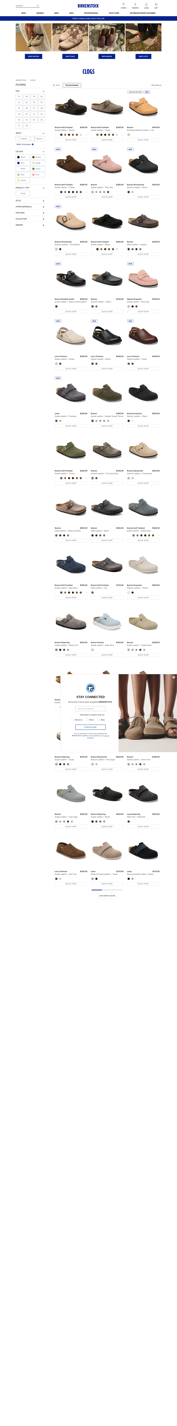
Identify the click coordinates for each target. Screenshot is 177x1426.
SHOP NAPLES (107, 56)
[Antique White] (80, 134)
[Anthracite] (128, 821)
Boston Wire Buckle (135, 184)
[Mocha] (61, 134)
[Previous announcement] (2, 18)
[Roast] (96, 363)
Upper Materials (24, 207)
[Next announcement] (174, 18)
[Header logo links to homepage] (88, 6)
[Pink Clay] (92, 192)
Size (17, 91)
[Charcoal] (56, 421)
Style (18, 200)
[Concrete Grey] (96, 306)
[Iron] (92, 592)
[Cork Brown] (60, 421)
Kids (71, 13)
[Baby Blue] (92, 650)
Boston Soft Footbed (64, 127)
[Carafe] (61, 192)
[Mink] (73, 134)
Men (56, 13)
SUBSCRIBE (90, 727)
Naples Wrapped (134, 299)
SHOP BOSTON (33, 56)
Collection (21, 219)
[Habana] (128, 249)
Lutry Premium (61, 356)
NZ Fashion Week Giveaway (143, 13)
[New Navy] (61, 592)
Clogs (32, 80)
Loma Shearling (133, 814)
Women (40, 13)
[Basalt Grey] (133, 535)
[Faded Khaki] (96, 192)
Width (18, 133)
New (23, 13)
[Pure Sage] (104, 192)
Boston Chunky (97, 642)
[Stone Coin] (100, 192)
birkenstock (21, 80)
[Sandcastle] (132, 192)
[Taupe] (65, 134)
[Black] (69, 134)
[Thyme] (61, 478)
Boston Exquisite (134, 413)
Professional (91, 13)
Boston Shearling (62, 642)
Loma (57, 413)
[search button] (38, 5)
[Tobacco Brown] (132, 249)
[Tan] (128, 134)
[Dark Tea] (77, 134)
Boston (130, 127)
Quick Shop (70, 140)
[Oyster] (56, 363)
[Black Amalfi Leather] (56, 306)
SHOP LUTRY (143, 56)
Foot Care (114, 13)
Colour (19, 151)
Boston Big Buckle (135, 471)
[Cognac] (140, 249)
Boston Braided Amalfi (64, 299)
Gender (19, 225)
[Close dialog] (173, 677)
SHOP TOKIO (70, 56)
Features (20, 213)
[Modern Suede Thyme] (108, 192)
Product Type (22, 188)
